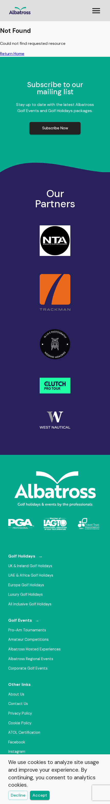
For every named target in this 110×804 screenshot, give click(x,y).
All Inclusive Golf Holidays (29, 604)
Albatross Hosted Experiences (34, 649)
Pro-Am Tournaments (27, 630)
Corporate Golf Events (28, 668)
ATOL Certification (24, 732)
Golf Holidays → (25, 556)
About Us (16, 694)
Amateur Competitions (28, 639)
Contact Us (18, 703)
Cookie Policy (19, 723)
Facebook (16, 742)
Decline (18, 795)
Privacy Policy (20, 713)
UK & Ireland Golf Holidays (30, 566)
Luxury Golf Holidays (25, 594)
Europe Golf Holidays (26, 585)
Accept (39, 795)
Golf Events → (23, 620)
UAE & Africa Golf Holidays (30, 575)
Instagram (16, 751)
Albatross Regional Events (30, 659)
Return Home (12, 53)
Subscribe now (55, 128)
